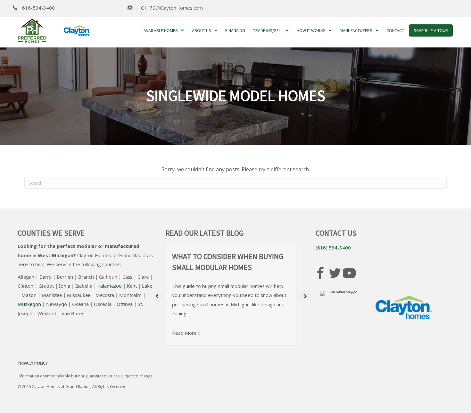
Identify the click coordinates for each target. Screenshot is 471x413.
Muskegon (29, 304)
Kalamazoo (109, 285)
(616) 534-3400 (333, 247)
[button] (156, 296)
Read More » (186, 333)
